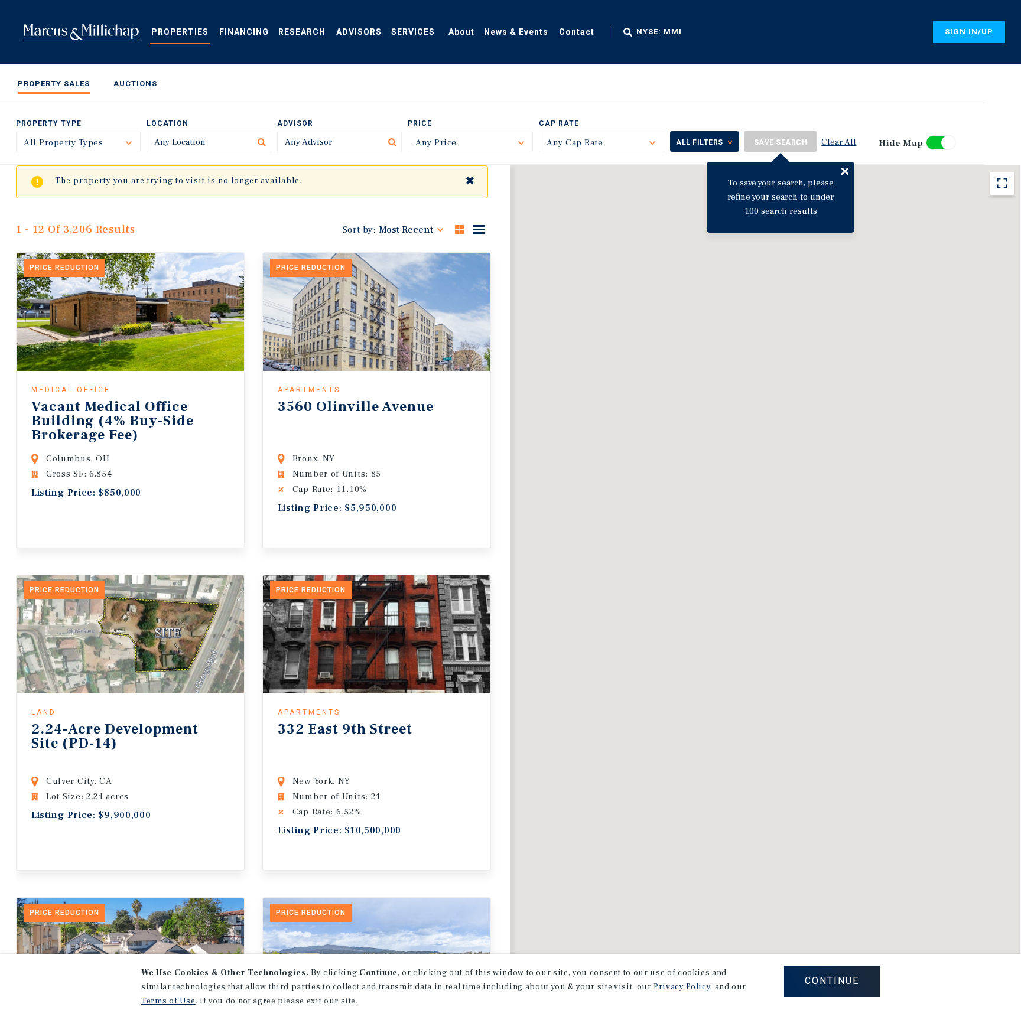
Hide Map (901, 143)
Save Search (781, 142)
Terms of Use (168, 1001)
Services (413, 32)
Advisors (359, 32)
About (461, 32)
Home (81, 32)
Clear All (838, 142)
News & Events (516, 32)
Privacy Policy (681, 987)
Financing (244, 32)
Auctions (135, 83)
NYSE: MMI (659, 31)
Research (302, 32)
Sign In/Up (969, 31)
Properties (180, 32)
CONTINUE (832, 980)
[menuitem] (180, 31)
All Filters (699, 142)
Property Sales (54, 83)
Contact (576, 32)
